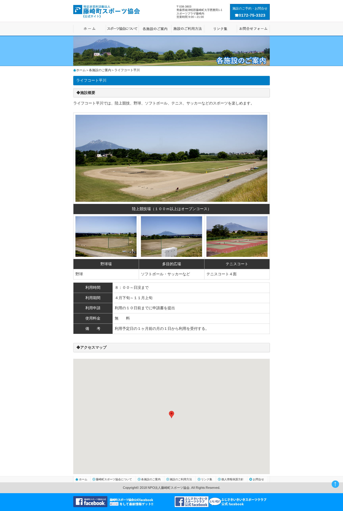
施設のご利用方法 (181, 479)
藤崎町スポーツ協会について (114, 479)
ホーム (81, 70)
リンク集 (206, 479)
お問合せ (258, 479)
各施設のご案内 (100, 70)
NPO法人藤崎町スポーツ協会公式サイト (106, 11)
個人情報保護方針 (232, 479)
